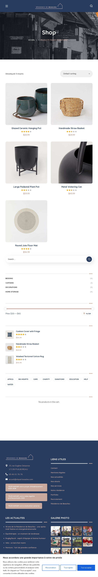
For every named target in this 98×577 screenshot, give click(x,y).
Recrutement (56, 499)
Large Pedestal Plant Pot (26, 186)
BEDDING (49, 278)
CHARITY (46, 379)
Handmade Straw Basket (71, 128)
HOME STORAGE (49, 292)
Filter (88, 314)
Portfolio (54, 495)
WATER (10, 384)
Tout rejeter (68, 568)
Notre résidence (57, 490)
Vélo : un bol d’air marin (15, 543)
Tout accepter (86, 568)
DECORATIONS (49, 287)
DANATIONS (59, 379)
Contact (54, 468)
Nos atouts (55, 481)
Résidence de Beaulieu (60, 504)
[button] (91, 6)
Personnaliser (51, 568)
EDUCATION (74, 379)
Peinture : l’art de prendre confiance (20, 548)
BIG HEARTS (23, 379)
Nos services (56, 486)
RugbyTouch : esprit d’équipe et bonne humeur (25, 538)
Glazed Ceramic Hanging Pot (26, 128)
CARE (35, 379)
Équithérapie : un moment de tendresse (22, 534)
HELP (86, 379)
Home (32, 40)
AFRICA (10, 379)
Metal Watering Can (71, 186)
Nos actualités (57, 477)
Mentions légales (58, 473)
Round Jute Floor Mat (26, 245)
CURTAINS (49, 283)
